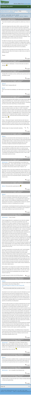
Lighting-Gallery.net (5, 11)
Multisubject (13, 19)
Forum (3, 6)
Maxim (18, 97)
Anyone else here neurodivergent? (8, 12)
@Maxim (4, 136)
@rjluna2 (4, 83)
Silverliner (20, 376)
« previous (28, 11)
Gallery (9, 6)
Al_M (18, 71)
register (28, 3)
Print (29, 386)
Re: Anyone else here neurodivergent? (9, 60)
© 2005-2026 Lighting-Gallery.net (7, 390)
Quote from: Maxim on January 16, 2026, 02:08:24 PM (13, 285)
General (11, 11)
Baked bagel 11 (20, 183)
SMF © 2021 (22, 390)
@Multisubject (5, 162)
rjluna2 (18, 61)
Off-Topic (16, 11)
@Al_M (3, 88)
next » (29, 12)
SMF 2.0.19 (17, 390)
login (25, 3)
